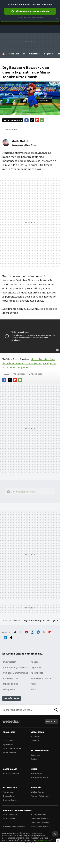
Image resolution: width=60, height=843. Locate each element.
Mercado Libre (12, 53)
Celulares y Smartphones (15, 672)
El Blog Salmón (37, 791)
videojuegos (36, 373)
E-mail (42, 120)
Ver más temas (11, 698)
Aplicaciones (37, 672)
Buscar (56, 709)
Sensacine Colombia (40, 822)
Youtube (26, 631)
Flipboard (37, 120)
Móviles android (10, 683)
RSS (44, 631)
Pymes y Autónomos (40, 795)
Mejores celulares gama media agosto (41, 620)
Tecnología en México (41, 678)
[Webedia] (11, 723)
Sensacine (35, 754)
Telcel (34, 689)
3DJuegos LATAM (38, 814)
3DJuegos (35, 736)
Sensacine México (39, 818)
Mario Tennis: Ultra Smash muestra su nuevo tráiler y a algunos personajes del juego (29, 363)
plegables (48, 53)
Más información (45, 840)
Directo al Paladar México (15, 826)
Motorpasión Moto (39, 777)
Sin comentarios (14, 120)
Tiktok (11, 637)
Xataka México (10, 814)
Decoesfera (8, 795)
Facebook (26, 120)
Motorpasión (37, 773)
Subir (49, 721)
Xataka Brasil (9, 818)
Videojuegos (19, 373)
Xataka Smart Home (12, 748)
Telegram (38, 631)
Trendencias (8, 791)
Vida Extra (35, 740)
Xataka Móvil (9, 740)
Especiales (36, 667)
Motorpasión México (40, 826)
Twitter (32, 120)
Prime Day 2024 (10, 678)
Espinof (34, 759)
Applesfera (8, 744)
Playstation (34, 53)
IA (24, 53)
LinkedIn (5, 637)
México (34, 683)
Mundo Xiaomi (9, 752)
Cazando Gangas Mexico (15, 667)
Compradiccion (10, 800)
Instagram (32, 631)
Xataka (6, 736)
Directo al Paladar (11, 773)
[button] (20, 141)
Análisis (34, 661)
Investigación (9, 661)
